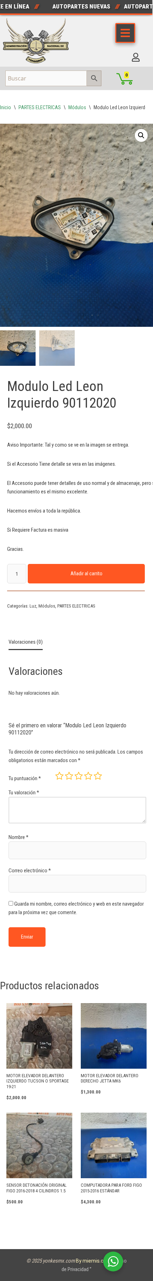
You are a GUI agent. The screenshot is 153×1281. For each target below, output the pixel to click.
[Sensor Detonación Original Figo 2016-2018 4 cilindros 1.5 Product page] (39, 1145)
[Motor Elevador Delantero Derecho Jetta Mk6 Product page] (113, 1036)
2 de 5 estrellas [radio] (69, 776)
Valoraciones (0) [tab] (26, 642)
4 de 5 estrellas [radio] (88, 776)
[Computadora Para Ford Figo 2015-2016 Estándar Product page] (113, 1145)
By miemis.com (94, 1261)
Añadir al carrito (86, 573)
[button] (141, 135)
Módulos (77, 107)
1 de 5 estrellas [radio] (59, 776)
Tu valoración (24, 792)
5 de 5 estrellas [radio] (98, 776)
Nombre (18, 837)
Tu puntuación (25, 778)
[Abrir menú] (125, 33)
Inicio (5, 107)
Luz (33, 606)
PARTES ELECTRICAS (40, 107)
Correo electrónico (30, 870)
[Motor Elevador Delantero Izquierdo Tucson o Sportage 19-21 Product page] (39, 1036)
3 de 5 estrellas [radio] (78, 776)
